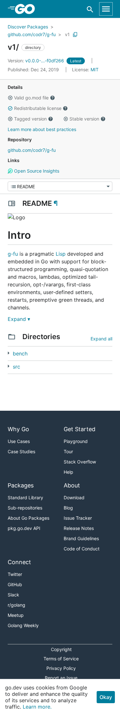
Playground (76, 441)
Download (74, 497)
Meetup (16, 615)
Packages (21, 485)
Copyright (61, 649)
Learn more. (37, 706)
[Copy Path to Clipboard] (75, 34)
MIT (95, 69)
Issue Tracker (78, 518)
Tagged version (30, 118)
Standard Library (25, 497)
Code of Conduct (82, 548)
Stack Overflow (80, 461)
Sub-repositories (25, 507)
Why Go (18, 429)
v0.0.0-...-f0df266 (36, 60)
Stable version (84, 118)
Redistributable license (38, 108)
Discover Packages (28, 26)
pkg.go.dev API (24, 528)
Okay (106, 697)
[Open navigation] (106, 9)
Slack (13, 594)
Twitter (15, 574)
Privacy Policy (61, 668)
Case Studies (21, 451)
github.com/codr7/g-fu (32, 34)
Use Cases (19, 441)
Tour (68, 451)
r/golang (16, 605)
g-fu (13, 254)
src (16, 366)
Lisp (61, 254)
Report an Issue (61, 677)
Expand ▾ (19, 319)
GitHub (15, 584)
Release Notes (79, 528)
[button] (10, 97)
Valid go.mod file (31, 97)
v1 (67, 34)
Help (68, 472)
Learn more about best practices (42, 129)
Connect (19, 562)
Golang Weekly (23, 625)
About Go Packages (28, 518)
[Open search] (90, 9)
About (72, 485)
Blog (68, 507)
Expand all (101, 338)
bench (20, 353)
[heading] (27, 9)
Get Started (79, 429)
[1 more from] (8, 353)
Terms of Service (61, 658)
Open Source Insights (36, 171)
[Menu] (60, 186)
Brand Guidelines (81, 538)
